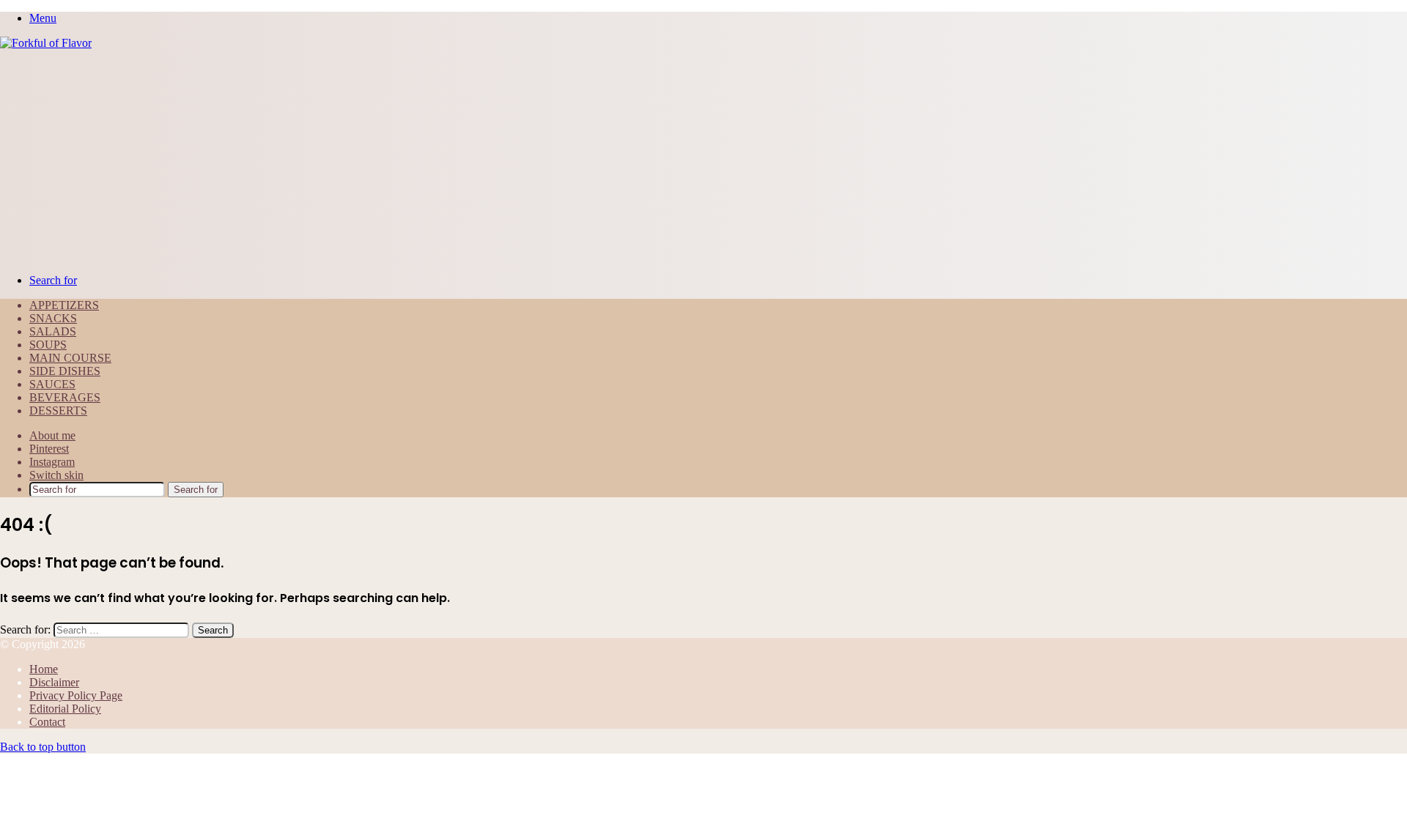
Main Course (70, 358)
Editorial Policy (65, 708)
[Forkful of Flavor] (46, 43)
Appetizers (64, 305)
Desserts (58, 410)
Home (43, 669)
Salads (52, 331)
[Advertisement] (703, 159)
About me (52, 435)
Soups (48, 344)
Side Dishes (64, 371)
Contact (47, 722)
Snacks (53, 318)
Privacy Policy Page (75, 695)
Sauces (52, 384)
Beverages (64, 397)
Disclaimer (54, 682)
